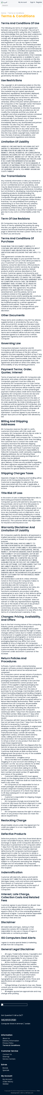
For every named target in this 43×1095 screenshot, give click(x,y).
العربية (5, 2)
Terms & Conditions (16, 13)
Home (3, 13)
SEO (22, 1093)
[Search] (40, 5)
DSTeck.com (29, 1093)
